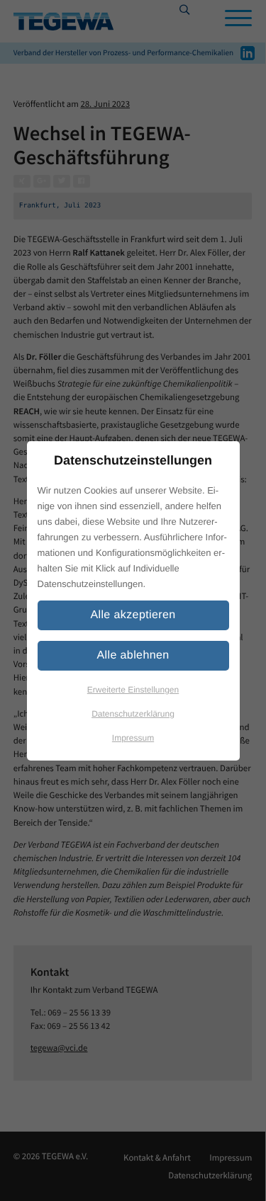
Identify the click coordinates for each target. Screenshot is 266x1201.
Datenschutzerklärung (133, 714)
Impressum (133, 738)
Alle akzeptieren (132, 615)
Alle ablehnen (132, 655)
